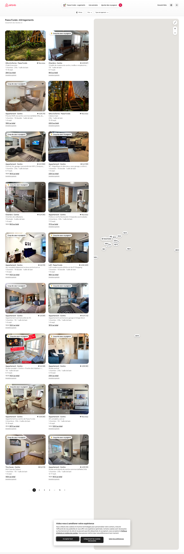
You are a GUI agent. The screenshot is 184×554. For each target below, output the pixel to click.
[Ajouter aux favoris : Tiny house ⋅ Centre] (42, 437)
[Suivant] (64, 490)
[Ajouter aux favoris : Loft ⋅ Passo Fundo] (85, 235)
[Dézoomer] (175, 28)
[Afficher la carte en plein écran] (175, 22)
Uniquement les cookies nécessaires (92, 540)
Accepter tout (68, 539)
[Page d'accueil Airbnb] (10, 5)
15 (59, 490)
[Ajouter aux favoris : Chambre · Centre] (85, 33)
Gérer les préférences (116, 539)
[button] (11, 73)
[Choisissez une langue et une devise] (171, 5)
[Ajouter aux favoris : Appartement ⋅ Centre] (42, 83)
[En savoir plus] (21, 22)
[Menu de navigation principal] (177, 5)
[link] (29, 490)
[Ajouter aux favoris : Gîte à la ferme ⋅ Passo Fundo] (42, 33)
